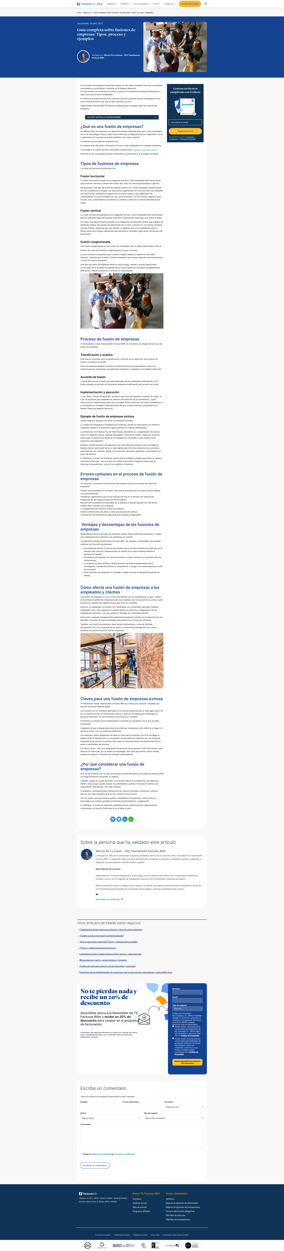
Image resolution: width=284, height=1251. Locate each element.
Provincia (169, 1102)
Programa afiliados (141, 1211)
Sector (83, 1113)
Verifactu (125, 4)
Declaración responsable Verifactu (176, 1235)
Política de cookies (140, 1235)
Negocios (111, 4)
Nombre (84, 1102)
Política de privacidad (122, 1235)
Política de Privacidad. (188, 139)
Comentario (85, 1124)
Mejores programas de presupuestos (183, 1207)
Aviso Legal (155, 1235)
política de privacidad (100, 1154)
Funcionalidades (141, 4)
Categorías (169, 4)
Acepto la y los (108, 1154)
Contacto (137, 1199)
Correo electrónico (130, 1102)
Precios (156, 4)
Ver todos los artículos (108, 899)
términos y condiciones (125, 1154)
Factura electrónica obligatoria (180, 1211)
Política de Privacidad (181, 1013)
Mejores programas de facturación (182, 1203)
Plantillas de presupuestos (178, 1219)
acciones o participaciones (145, 150)
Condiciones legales (103, 1235)
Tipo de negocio (151, 1113)
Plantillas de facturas (175, 1215)
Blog (79, 12)
